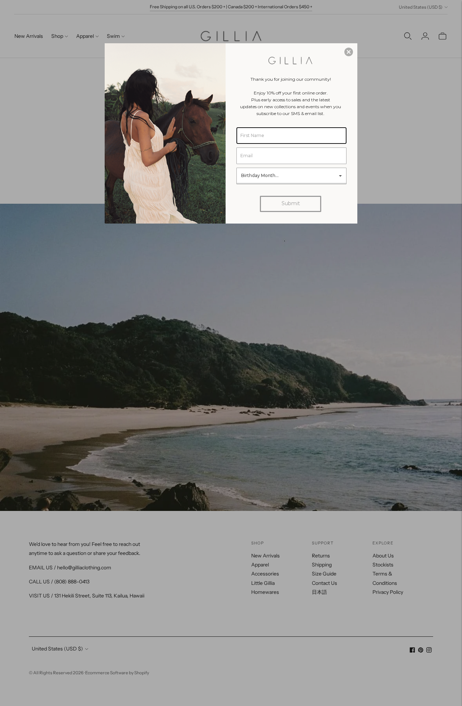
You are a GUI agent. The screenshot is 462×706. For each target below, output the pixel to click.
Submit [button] (291, 203)
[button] (348, 52)
